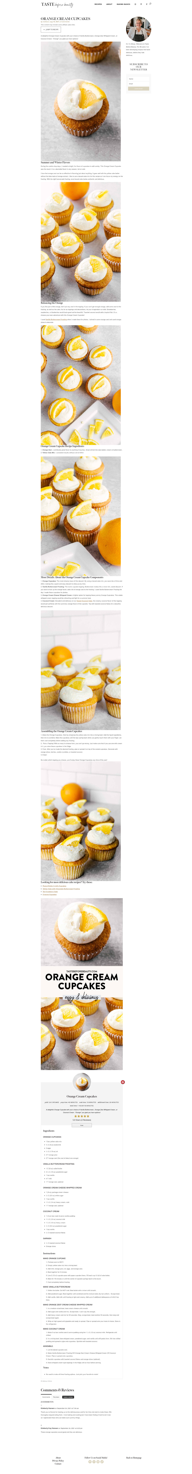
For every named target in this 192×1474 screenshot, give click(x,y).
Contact (58, 1464)
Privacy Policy (58, 1461)
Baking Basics (123, 4)
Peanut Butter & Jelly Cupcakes (54, 886)
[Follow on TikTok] (102, 1461)
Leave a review (68, 1397)
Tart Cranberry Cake (50, 892)
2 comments (65, 22)
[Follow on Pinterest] (90, 1461)
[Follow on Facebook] (94, 1461)
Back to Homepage (134, 1458)
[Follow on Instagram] (98, 1461)
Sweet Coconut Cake (84, 601)
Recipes (98, 4)
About (109, 4)
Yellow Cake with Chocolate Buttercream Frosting (61, 889)
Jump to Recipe (51, 29)
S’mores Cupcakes (50, 894)
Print (81, 1125)
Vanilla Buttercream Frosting (56, 319)
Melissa (46, 22)
